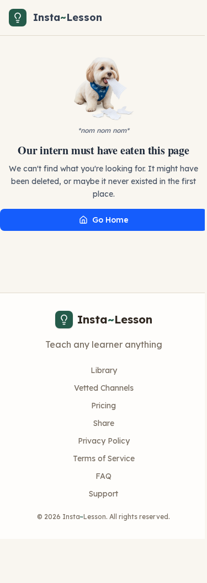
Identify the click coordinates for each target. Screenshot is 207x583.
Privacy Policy (104, 441)
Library (104, 370)
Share (103, 423)
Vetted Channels (104, 388)
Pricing (103, 406)
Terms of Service (104, 458)
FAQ (103, 476)
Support (103, 494)
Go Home (110, 220)
